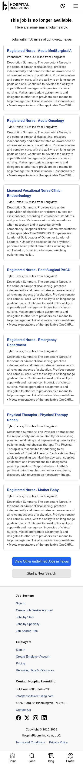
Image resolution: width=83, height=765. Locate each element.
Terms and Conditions (30, 742)
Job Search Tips (27, 630)
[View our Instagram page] (35, 717)
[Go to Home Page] (16, 6)
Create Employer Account (33, 656)
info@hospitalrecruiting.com (34, 696)
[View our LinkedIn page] (44, 717)
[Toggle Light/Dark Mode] (62, 6)
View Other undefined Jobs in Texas (41, 561)
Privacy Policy (58, 742)
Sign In (20, 603)
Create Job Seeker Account (34, 610)
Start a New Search (41, 573)
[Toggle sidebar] (75, 6)
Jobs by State (25, 617)
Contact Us (23, 709)
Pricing (20, 663)
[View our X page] (27, 717)
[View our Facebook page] (18, 717)
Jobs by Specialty (27, 624)
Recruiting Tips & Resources (35, 670)
